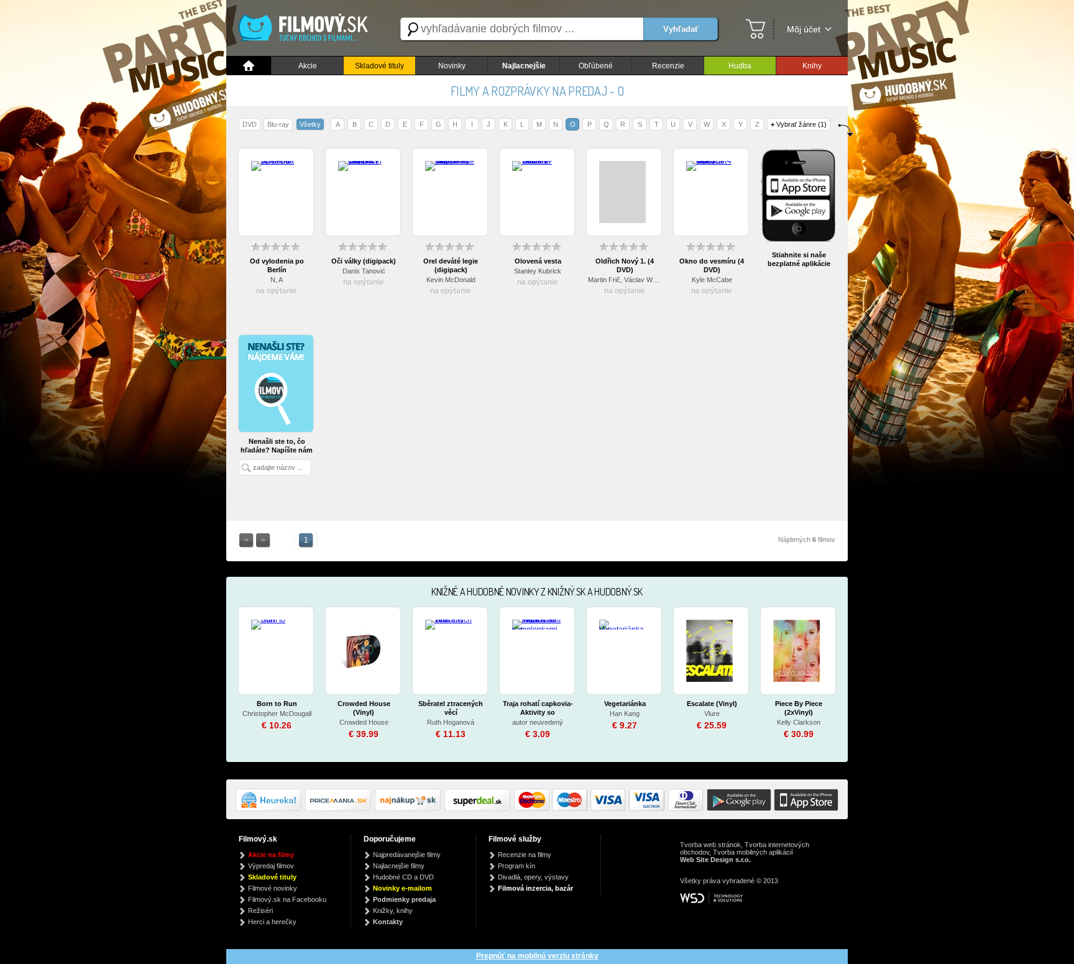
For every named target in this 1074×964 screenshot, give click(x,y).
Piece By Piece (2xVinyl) (798, 708)
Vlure (712, 713)
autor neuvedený (537, 722)
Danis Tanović (363, 271)
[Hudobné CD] (340, 808)
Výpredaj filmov (271, 866)
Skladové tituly (379, 66)
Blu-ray (278, 124)
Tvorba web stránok (710, 844)
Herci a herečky (272, 921)
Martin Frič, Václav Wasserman (624, 279)
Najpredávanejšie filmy (407, 854)
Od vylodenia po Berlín (277, 265)
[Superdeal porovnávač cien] (479, 808)
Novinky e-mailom (402, 888)
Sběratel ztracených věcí (450, 708)
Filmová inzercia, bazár (535, 888)
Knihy (812, 66)
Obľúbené (596, 66)
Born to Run (277, 703)
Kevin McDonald (450, 279)
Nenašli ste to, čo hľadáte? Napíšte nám (277, 446)
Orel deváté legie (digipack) (450, 265)
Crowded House (363, 722)
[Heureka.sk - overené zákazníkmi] (270, 808)
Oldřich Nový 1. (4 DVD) (624, 265)
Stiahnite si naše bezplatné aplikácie (799, 259)
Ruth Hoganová (450, 722)
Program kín (516, 866)
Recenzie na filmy (524, 854)
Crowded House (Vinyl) (363, 708)
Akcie (307, 66)
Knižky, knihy (393, 910)
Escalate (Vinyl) (712, 703)
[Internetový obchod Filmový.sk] (307, 28)
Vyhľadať (681, 29)
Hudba (739, 66)
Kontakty (388, 921)
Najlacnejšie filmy (399, 866)
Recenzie (668, 66)
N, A (276, 279)
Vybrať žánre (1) (799, 124)
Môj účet (803, 29)
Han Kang (625, 713)
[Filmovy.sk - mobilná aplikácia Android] (737, 808)
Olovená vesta (538, 261)
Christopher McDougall (276, 713)
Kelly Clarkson (798, 722)
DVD (249, 124)
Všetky (310, 124)
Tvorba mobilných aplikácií (753, 852)
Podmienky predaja (404, 899)
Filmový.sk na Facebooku (287, 899)
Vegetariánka (625, 703)
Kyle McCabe (712, 279)
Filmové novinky (272, 888)
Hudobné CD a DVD (403, 877)
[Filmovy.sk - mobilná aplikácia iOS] (804, 808)
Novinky (452, 66)
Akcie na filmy (271, 854)
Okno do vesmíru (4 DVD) (711, 265)
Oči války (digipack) (363, 261)
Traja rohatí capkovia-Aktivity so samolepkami (538, 708)
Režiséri (260, 910)
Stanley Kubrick (537, 271)
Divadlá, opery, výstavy (533, 877)
